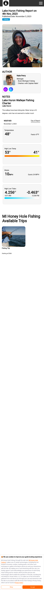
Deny (11, 587)
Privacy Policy (19, 582)
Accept (32, 587)
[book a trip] (5, 89)
